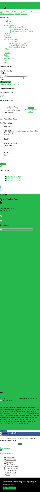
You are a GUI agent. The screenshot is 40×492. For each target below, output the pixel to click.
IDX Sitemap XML (23, 427)
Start (20, 444)
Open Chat (3, 431)
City (1, 71)
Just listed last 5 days (13, 179)
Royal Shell (4, 206)
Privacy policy (11, 488)
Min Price (3, 73)
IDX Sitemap (11, 427)
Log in (2, 429)
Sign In (30, 112)
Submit (3, 164)
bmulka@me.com (8, 203)
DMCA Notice (25, 404)
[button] (1, 450)
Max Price (3, 75)
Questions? (12, 433)
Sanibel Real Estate (12, 398)
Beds (1, 77)
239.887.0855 (10, 8)
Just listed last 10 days (13, 177)
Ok (5, 488)
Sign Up (31, 108)
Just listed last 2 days (13, 180)
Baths (2, 80)
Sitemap (2, 427)
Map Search (16, 84)
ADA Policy (15, 404)
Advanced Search (6, 84)
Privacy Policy (5, 404)
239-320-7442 (5, 212)
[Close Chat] (4, 435)
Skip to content (5, 448)
